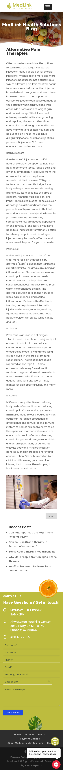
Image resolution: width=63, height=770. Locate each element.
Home (17, 734)
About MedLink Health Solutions (25, 743)
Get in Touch (13, 712)
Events (42, 734)
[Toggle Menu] (47, 6)
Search (51, 516)
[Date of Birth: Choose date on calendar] (49, 681)
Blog (49, 743)
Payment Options (30, 738)
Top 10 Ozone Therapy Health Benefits (32, 551)
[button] (55, 741)
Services (29, 734)
